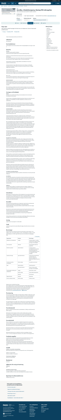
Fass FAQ (42, 411)
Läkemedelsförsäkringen (51, 15)
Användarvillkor (32, 414)
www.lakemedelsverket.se (16, 290)
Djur (15, 3)
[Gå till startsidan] (4, 3)
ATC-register (43, 410)
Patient (9, 3)
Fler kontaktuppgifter (22, 411)
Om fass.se (31, 406)
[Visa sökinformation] (52, 3)
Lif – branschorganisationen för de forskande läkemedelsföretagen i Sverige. (9, 410)
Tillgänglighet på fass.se (34, 407)
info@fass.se (23, 407)
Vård (12, 3)
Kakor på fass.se (32, 413)
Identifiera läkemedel (45, 408)
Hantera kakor (32, 416)
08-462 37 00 (24, 406)
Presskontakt (32, 411)
